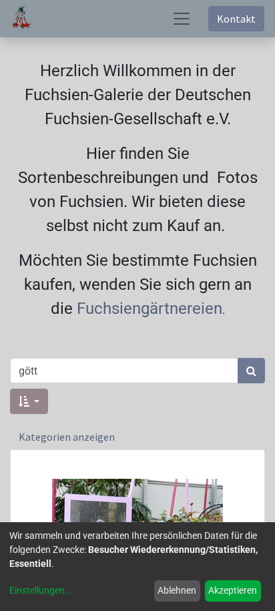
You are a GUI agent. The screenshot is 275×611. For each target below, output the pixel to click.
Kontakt (236, 18)
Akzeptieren (232, 590)
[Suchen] (251, 370)
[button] (29, 401)
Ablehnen (177, 590)
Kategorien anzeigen (67, 436)
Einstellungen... (41, 590)
